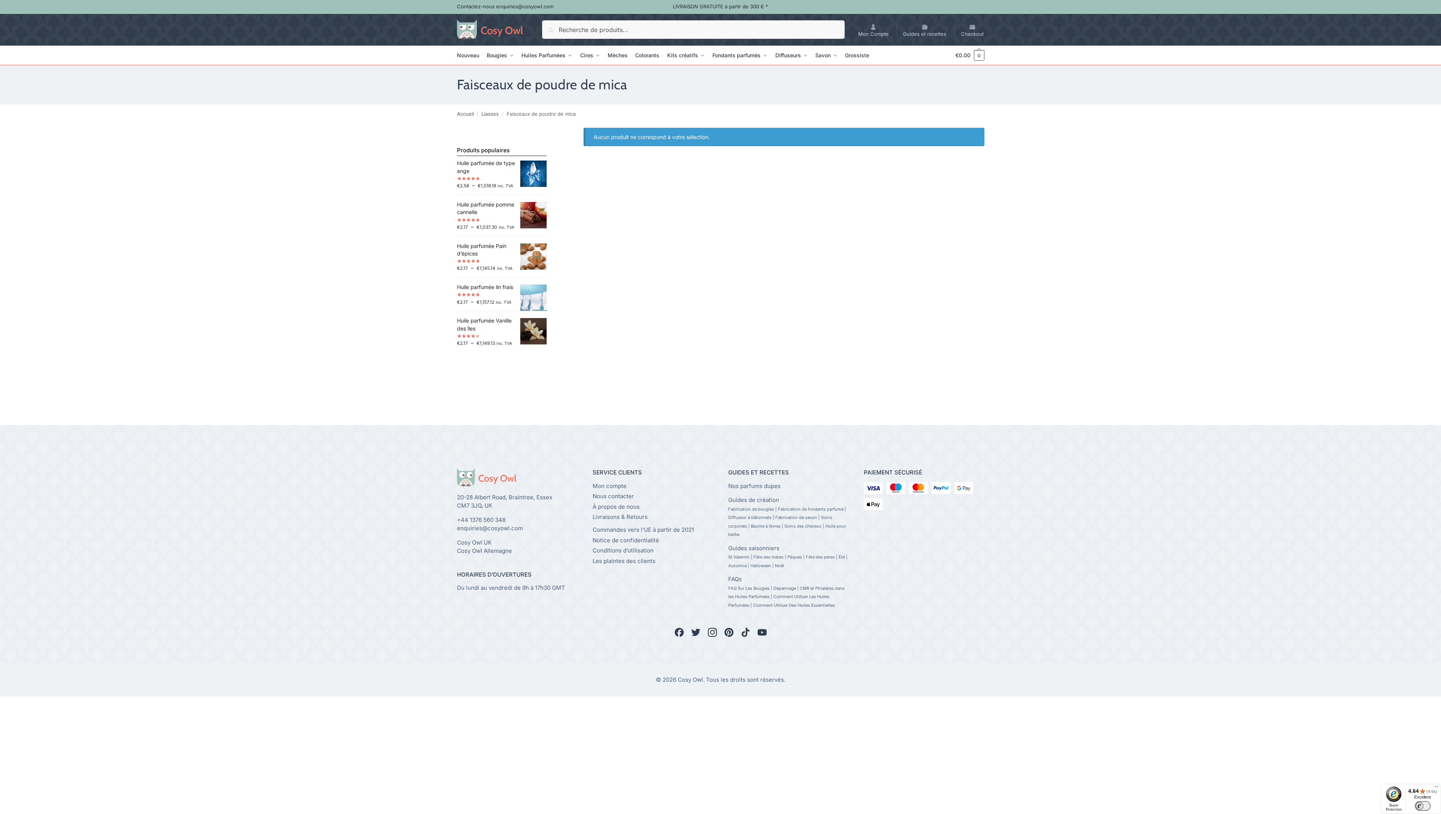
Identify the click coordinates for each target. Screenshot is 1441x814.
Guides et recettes (924, 34)
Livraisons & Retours (620, 516)
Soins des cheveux (803, 526)
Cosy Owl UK (474, 542)
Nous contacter (613, 496)
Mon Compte (873, 34)
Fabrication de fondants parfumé (811, 509)
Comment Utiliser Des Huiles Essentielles (794, 605)
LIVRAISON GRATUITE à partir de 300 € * (720, 6)
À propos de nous (616, 506)
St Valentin (739, 557)
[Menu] (1436, 788)
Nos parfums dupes (754, 486)
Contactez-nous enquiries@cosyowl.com (505, 6)
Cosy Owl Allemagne (484, 550)
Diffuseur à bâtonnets (750, 517)
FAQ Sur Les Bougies (749, 588)
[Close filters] (549, 132)
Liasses (490, 114)
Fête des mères (768, 557)
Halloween (760, 565)
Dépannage (784, 588)
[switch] (1422, 806)
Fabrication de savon (796, 517)
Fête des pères (820, 557)
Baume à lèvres (766, 526)
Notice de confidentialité (626, 540)
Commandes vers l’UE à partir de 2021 (643, 529)
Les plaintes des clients (624, 561)
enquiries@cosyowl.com (490, 528)
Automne (737, 565)
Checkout (972, 34)
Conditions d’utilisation (623, 550)
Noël (779, 565)
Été (842, 557)
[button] (966, 55)
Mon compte (610, 486)
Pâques (794, 557)
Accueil (465, 114)
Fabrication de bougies (751, 509)
